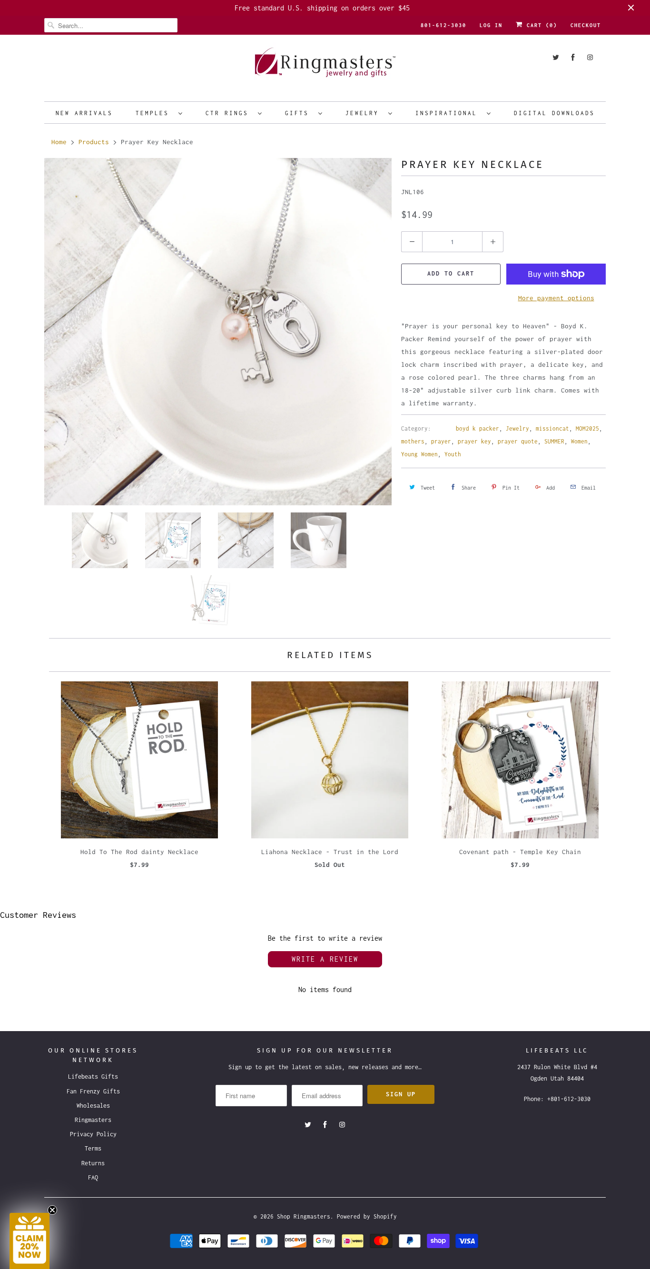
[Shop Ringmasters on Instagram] (590, 57)
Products (94, 142)
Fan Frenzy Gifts (93, 1091)
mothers (412, 441)
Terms (93, 1148)
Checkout (586, 25)
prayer (441, 441)
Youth (452, 454)
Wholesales (93, 1105)
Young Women (419, 454)
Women (579, 441)
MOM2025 (587, 428)
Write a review (325, 959)
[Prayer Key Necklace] (218, 331)
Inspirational (448, 113)
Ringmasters (93, 1119)
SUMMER (554, 441)
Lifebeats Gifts (93, 1076)
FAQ (93, 1177)
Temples (155, 113)
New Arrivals (84, 113)
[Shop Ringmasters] (325, 67)
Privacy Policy (93, 1134)
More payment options (556, 298)
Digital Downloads (554, 113)
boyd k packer (477, 428)
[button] (29, 1241)
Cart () (540, 25)
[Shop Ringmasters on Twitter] (556, 57)
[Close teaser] (52, 1210)
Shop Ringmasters (303, 1216)
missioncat (552, 428)
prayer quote (518, 441)
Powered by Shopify (367, 1216)
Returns (93, 1163)
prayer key (474, 441)
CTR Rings (229, 113)
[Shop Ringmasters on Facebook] (573, 57)
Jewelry (364, 113)
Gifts (299, 113)
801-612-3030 (443, 25)
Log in (491, 25)
